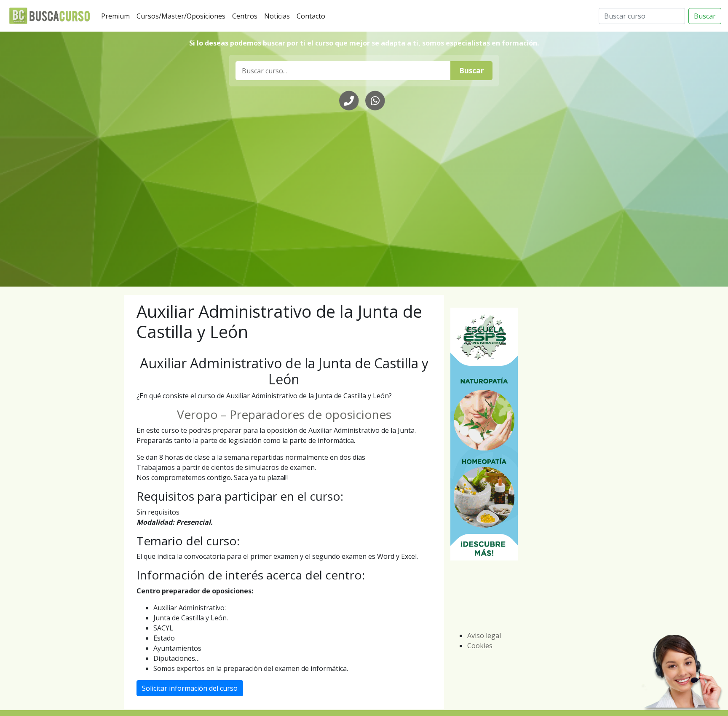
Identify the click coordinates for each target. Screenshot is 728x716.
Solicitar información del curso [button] (190, 688)
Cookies (479, 645)
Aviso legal (484, 635)
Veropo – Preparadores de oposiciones (284, 414)
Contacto (313, 16)
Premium (117, 16)
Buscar (705, 16)
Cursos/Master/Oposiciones (182, 16)
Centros (246, 16)
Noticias (278, 16)
